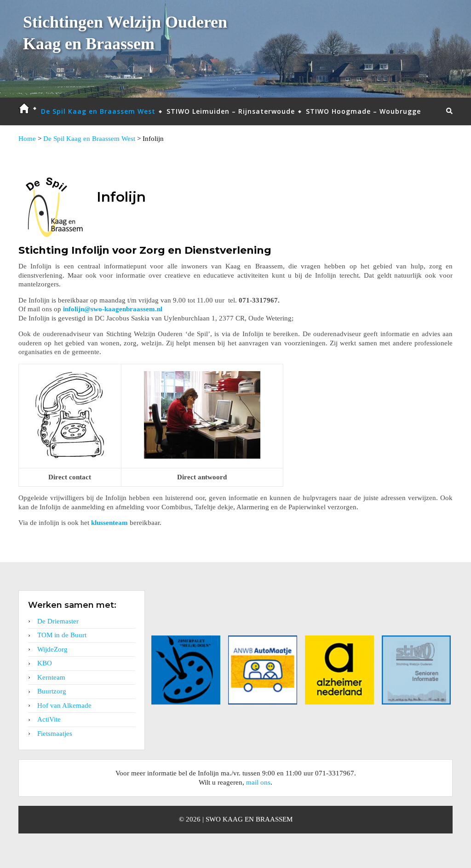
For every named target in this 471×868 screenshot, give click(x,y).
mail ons (258, 782)
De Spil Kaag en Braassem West (98, 111)
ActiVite (49, 719)
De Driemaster (58, 621)
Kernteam (51, 677)
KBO (44, 663)
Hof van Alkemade (64, 705)
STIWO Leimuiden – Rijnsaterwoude (231, 111)
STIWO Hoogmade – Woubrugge (363, 111)
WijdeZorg (52, 649)
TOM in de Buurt (61, 635)
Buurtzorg (51, 691)
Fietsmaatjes (54, 733)
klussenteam (109, 522)
